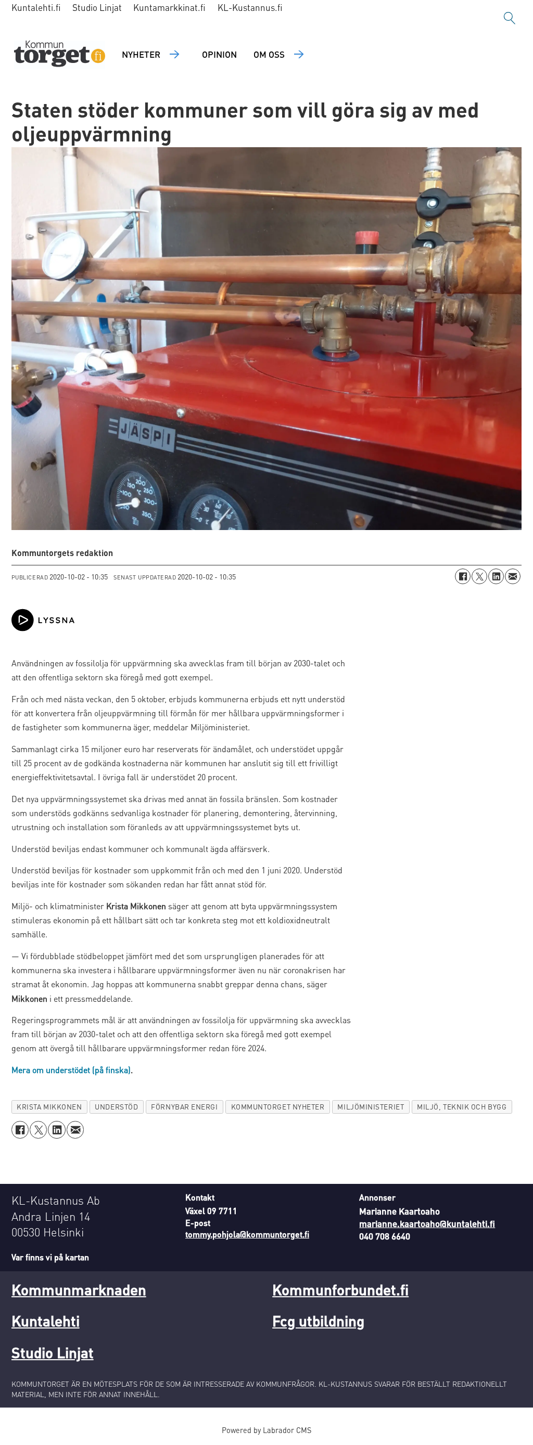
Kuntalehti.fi (36, 7)
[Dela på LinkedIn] (496, 576)
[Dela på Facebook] (463, 576)
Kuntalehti (45, 1320)
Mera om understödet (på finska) (71, 1069)
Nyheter (141, 54)
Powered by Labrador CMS (266, 1430)
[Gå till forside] (59, 55)
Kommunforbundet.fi (340, 1289)
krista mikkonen (49, 1106)
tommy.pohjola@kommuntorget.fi (247, 1234)
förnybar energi (184, 1106)
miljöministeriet (370, 1106)
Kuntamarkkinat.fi (169, 7)
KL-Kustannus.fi (250, 7)
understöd (116, 1106)
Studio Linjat (97, 7)
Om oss (269, 54)
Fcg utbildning (318, 1320)
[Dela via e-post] (513, 576)
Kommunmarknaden (78, 1289)
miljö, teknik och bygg (461, 1106)
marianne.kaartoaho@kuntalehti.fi (427, 1223)
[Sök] (509, 18)
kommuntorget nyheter (278, 1106)
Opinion (219, 54)
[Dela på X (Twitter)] (479, 576)
